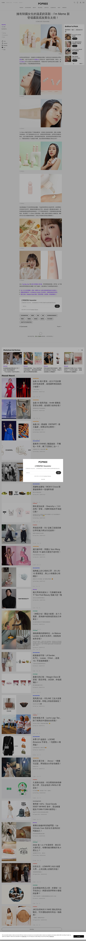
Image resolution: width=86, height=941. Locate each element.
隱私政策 (49, 476)
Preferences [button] (51, 936)
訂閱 (58, 472)
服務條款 (45, 476)
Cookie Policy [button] (24, 936)
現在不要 (43, 479)
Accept (78, 936)
